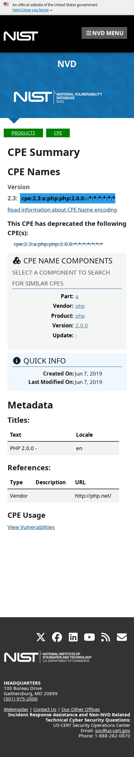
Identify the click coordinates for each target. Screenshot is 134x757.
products (23, 133)
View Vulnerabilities (31, 527)
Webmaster (16, 709)
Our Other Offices (80, 709)
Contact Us (44, 709)
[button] (104, 33)
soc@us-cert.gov (112, 730)
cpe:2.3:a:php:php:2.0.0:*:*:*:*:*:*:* (58, 244)
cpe (58, 133)
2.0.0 (81, 325)
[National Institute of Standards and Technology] (48, 660)
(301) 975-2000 (21, 698)
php (80, 305)
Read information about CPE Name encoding (62, 209)
